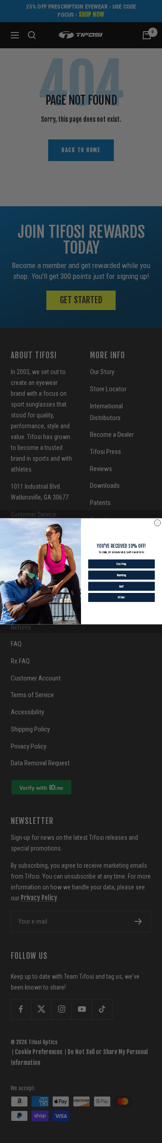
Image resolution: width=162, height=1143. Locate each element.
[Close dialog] (157, 523)
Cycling (121, 564)
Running (121, 575)
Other (121, 597)
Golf (121, 586)
